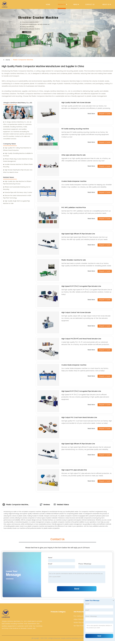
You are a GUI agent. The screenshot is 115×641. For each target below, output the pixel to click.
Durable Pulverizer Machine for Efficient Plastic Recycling (18, 165)
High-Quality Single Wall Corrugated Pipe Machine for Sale (16, 202)
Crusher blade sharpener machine (73, 181)
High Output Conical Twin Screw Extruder (76, 312)
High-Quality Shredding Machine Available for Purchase (18, 154)
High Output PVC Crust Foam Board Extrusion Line (79, 417)
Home (48, 4)
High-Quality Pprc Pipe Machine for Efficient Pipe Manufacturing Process (17, 182)
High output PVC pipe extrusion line (74, 470)
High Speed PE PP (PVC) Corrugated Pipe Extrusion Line (81, 286)
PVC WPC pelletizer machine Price (73, 207)
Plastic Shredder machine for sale (73, 260)
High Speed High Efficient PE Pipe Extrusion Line (78, 234)
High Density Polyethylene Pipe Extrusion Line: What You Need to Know (18, 171)
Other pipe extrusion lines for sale (73, 155)
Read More (91, 114)
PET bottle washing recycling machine (75, 129)
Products (61, 4)
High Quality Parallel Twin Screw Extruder (76, 102)
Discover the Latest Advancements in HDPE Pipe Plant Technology (17, 196)
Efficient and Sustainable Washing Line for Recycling (16, 188)
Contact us (89, 4)
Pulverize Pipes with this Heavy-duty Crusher (18, 192)
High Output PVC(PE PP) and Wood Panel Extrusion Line (81, 339)
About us (105, 4)
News (75, 4)
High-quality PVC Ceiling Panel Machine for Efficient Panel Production (17, 149)
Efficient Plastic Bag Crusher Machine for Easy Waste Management (18, 160)
